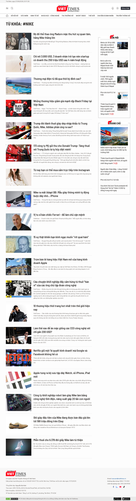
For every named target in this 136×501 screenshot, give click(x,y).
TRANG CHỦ (115, 123)
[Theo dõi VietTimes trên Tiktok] (124, 487)
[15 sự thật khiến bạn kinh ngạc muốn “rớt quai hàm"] (18, 244)
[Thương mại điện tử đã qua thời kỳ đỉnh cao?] (18, 85)
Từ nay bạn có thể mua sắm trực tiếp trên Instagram (61, 170)
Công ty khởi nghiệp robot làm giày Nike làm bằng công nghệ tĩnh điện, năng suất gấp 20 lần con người (61, 397)
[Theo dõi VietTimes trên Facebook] (113, 487)
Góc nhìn (24, 16)
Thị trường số (67, 16)
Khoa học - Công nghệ (50, 16)
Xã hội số (14, 16)
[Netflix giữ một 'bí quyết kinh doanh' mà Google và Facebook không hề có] (18, 357)
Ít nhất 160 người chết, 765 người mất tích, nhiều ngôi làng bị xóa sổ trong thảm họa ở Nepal (108, 81)
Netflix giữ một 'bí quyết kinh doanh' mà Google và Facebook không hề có (60, 352)
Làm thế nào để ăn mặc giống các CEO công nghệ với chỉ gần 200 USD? (61, 330)
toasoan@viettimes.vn (118, 478)
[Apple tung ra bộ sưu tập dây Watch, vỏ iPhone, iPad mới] (18, 380)
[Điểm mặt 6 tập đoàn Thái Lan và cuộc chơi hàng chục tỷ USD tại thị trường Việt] (114, 136)
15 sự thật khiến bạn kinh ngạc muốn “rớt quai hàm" (61, 237)
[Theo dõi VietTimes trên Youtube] (120, 487)
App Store (117, 499)
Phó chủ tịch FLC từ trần (108, 93)
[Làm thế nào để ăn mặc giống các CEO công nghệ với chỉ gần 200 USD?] (18, 335)
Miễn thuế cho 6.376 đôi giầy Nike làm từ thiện (58, 440)
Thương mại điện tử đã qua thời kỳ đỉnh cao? (57, 78)
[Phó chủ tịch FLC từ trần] (122, 95)
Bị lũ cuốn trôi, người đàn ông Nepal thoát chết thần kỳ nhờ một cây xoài (107, 65)
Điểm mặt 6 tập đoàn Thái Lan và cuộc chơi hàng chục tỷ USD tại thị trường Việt (114, 150)
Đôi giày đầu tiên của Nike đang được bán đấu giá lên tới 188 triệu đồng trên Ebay (61, 419)
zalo (117, 487)
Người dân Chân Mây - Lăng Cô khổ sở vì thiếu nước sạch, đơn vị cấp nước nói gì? (114, 171)
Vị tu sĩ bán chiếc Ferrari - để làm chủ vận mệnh (59, 214)
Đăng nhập (125, 8)
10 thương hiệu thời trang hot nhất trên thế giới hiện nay (61, 307)
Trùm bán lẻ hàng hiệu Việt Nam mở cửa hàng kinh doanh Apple (60, 261)
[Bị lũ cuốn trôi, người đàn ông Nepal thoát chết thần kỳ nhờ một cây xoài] (122, 63)
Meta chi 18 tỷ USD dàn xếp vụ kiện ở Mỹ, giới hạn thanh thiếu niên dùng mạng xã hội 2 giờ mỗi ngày (108, 49)
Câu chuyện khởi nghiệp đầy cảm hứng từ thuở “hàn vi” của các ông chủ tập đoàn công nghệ (61, 283)
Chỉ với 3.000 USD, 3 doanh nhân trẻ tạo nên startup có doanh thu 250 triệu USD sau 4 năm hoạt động (61, 58)
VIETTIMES (68, 8)
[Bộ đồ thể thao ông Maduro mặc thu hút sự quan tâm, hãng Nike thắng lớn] (18, 41)
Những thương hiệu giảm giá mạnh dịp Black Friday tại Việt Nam (62, 102)
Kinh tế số (35, 16)
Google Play (126, 499)
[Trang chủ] (7, 16)
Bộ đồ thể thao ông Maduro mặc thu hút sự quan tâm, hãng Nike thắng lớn (62, 35)
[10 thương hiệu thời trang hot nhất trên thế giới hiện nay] (18, 313)
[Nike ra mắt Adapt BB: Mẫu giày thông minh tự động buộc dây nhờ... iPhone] (18, 199)
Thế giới (91, 16)
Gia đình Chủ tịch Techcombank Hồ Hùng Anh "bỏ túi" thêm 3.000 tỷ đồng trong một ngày (114, 188)
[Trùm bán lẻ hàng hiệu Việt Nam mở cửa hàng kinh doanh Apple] (18, 266)
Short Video (81, 16)
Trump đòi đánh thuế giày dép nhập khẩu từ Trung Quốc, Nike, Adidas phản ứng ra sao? (60, 125)
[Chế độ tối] (117, 8)
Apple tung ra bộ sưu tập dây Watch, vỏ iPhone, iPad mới (61, 374)
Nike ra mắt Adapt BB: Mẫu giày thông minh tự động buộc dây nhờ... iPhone (61, 194)
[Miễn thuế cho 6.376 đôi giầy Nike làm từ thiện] (18, 447)
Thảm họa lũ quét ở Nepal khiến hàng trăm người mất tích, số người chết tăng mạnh (108, 109)
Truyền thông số (123, 16)
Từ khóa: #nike (20, 23)
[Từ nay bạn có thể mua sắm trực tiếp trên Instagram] (18, 177)
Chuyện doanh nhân (105, 16)
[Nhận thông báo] (112, 8)
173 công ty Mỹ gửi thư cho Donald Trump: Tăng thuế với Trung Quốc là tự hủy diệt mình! (61, 147)
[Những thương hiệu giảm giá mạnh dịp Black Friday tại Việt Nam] (18, 108)
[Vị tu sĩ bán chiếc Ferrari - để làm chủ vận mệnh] (18, 221)
